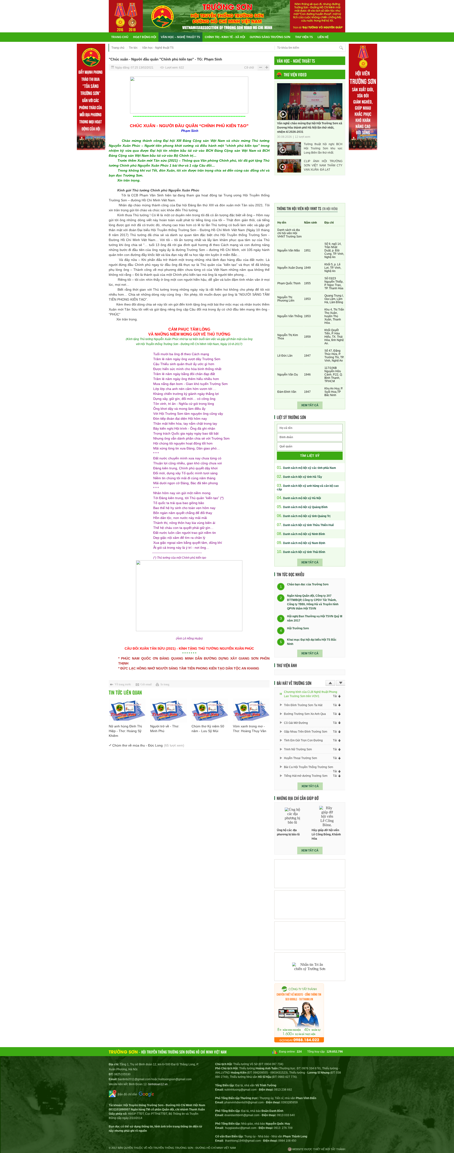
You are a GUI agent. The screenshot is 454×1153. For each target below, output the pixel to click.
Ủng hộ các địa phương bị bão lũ (288, 832)
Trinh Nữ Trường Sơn (298, 749)
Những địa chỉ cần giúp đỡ (298, 798)
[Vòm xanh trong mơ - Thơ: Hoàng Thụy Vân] (251, 710)
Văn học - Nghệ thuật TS (158, 47)
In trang (165, 684)
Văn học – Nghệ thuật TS (180, 37)
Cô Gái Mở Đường (296, 722)
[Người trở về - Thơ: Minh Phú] (168, 710)
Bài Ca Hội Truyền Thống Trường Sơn (308, 767)
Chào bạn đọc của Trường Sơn (307, 585)
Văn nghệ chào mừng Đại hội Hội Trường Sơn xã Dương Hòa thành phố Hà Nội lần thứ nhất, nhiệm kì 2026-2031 (309, 128)
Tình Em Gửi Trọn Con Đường (303, 740)
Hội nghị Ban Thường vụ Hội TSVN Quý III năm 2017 (314, 618)
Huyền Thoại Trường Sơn (300, 758)
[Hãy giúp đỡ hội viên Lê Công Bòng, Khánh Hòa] (327, 816)
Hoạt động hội (144, 37)
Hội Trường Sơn (298, 628)
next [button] (340, 683)
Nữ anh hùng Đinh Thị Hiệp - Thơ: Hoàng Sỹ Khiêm (125, 731)
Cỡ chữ (249, 67)
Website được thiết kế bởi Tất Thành (318, 1149)
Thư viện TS (304, 37)
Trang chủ (119, 37)
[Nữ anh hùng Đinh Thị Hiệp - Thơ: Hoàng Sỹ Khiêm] (127, 710)
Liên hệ (323, 37)
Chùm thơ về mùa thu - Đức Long (148, 745)
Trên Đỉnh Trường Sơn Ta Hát (303, 705)
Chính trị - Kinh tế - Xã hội (225, 37)
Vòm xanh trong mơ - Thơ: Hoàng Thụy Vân (249, 728)
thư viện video (295, 74)
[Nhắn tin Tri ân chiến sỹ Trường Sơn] (310, 967)
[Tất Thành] (299, 1041)
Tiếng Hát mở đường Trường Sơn (305, 775)
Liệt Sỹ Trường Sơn (291, 417)
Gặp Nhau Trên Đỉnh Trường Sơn (305, 731)
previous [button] (330, 683)
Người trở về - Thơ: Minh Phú (164, 728)
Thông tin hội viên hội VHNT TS (307, 208)
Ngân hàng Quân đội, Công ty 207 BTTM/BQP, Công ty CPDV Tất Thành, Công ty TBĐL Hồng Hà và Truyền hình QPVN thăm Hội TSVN (312, 602)
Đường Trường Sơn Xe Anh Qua (305, 714)
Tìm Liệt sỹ (309, 456)
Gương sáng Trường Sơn (270, 37)
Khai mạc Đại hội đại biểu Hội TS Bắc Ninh (311, 642)
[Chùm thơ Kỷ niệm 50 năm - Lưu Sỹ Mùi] (210, 710)
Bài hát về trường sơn (294, 683)
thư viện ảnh (287, 665)
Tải (335, 696)
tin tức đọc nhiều (290, 574)
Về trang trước (123, 684)
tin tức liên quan (125, 692)
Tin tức (133, 47)
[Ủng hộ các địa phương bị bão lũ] (292, 816)
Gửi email (146, 684)
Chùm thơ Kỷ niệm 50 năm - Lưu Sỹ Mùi (208, 728)
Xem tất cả (310, 405)
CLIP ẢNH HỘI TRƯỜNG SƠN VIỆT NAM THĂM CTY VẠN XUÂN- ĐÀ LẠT (323, 165)
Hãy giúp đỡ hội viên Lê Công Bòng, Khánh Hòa (326, 834)
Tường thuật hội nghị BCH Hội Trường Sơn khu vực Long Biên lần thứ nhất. (323, 148)
